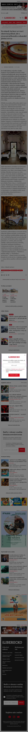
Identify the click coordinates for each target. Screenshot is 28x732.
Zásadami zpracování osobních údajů (15, 369)
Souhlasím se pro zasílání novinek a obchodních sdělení (15, 371)
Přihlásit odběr (14, 375)
